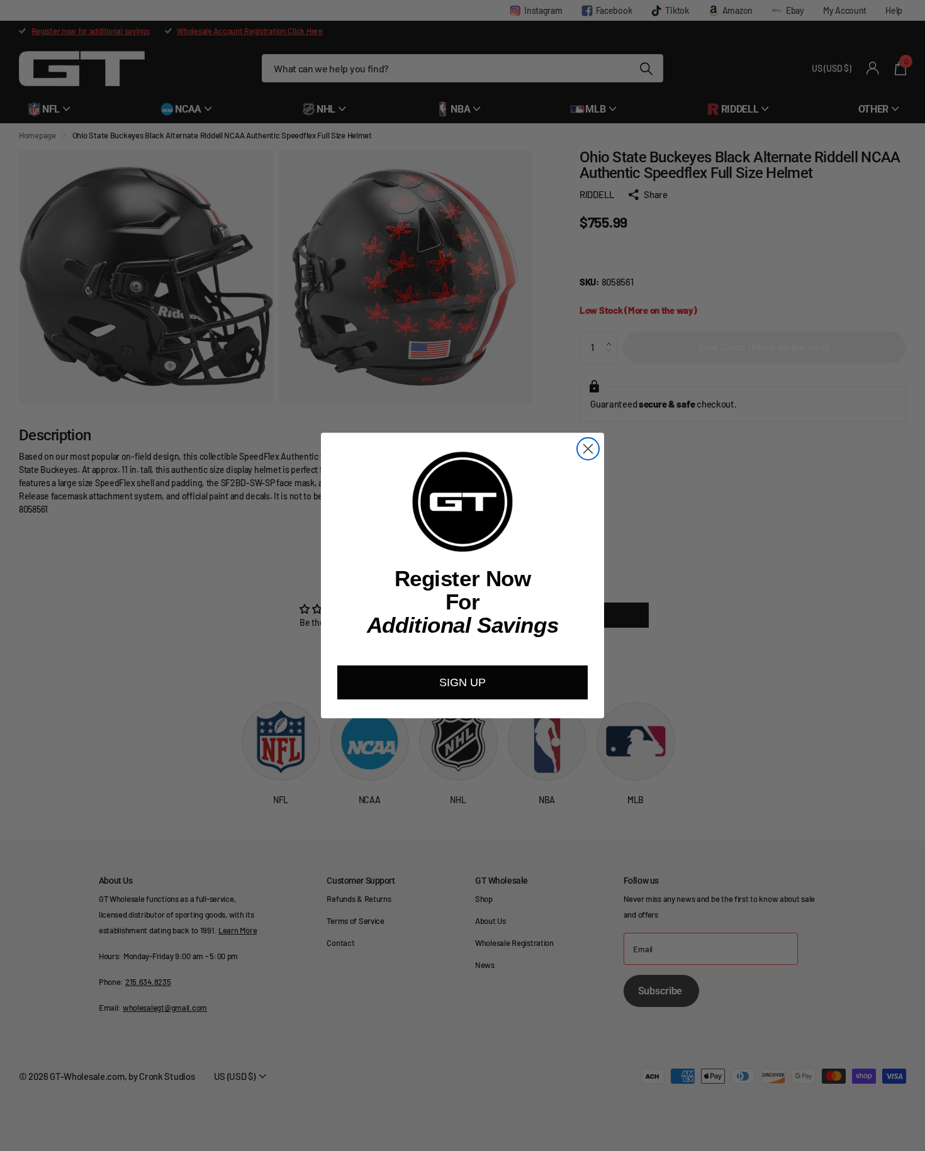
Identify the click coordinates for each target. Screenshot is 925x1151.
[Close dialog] (588, 449)
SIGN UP (462, 682)
